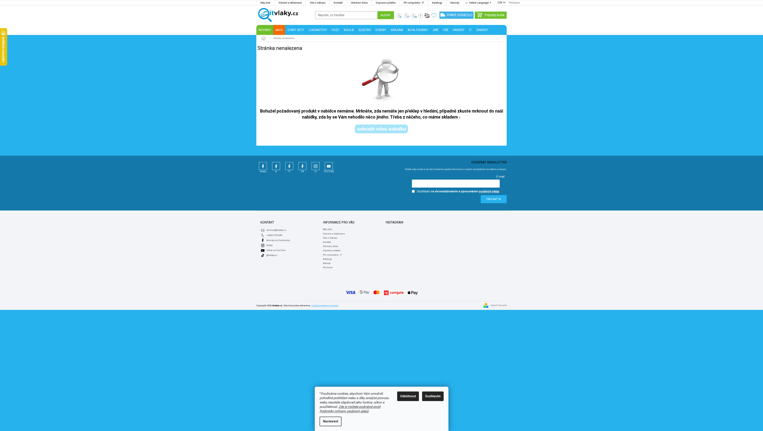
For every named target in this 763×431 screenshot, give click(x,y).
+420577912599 (274, 235)
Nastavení (330, 421)
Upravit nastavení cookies (324, 305)
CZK (499, 3)
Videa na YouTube (276, 250)
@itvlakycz (271, 255)
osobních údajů (489, 191)
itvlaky (269, 245)
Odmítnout (408, 396)
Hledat (386, 15)
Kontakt (338, 2)
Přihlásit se (494, 199)
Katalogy (437, 2)
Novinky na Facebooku (278, 240)
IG (316, 166)
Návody (454, 2)
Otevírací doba (359, 2)
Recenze (328, 267)
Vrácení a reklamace (290, 2)
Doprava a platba (386, 2)
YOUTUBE (329, 166)
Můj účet (265, 2)
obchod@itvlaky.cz (276, 230)
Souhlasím (433, 396)
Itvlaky (263, 166)
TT (289, 166)
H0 (302, 166)
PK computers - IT (414, 2)
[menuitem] (264, 30)
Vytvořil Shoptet (499, 305)
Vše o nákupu (318, 2)
